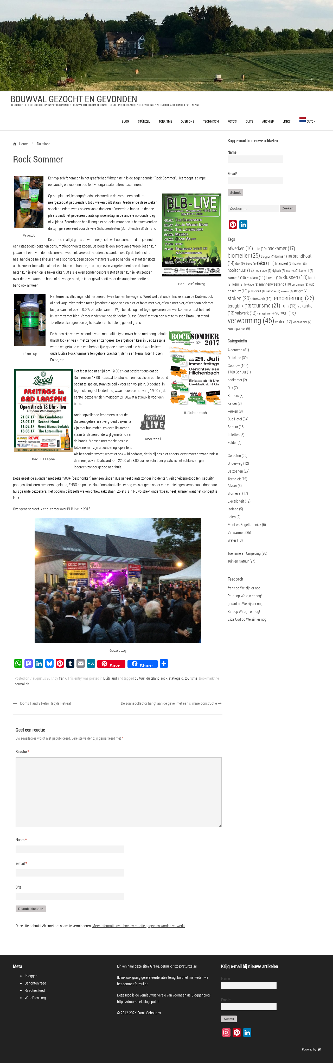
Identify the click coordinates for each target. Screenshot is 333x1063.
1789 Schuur (237, 372)
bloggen (267, 256)
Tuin (289, 306)
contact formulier (135, 983)
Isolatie (233, 508)
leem (238, 284)
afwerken (240, 248)
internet (292, 271)
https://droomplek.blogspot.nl (138, 1001)
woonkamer (302, 322)
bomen (283, 256)
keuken (256, 277)
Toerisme (165, 121)
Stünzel (144, 121)
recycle (273, 291)
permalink (22, 683)
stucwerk (261, 298)
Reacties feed (35, 990)
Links (287, 121)
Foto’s (232, 121)
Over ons (187, 121)
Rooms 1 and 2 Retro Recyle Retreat (44, 703)
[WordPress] (320, 1049)
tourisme (191, 678)
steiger (300, 290)
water (283, 321)
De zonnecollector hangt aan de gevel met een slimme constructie (169, 703)
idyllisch (278, 271)
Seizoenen (235, 471)
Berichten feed (35, 983)
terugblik (239, 306)
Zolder (232, 442)
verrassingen (265, 313)
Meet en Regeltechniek (244, 524)
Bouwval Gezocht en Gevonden (73, 99)
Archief (268, 121)
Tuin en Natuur (238, 561)
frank (62, 678)
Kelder (232, 403)
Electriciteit (236, 501)
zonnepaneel (239, 328)
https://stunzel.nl (185, 966)
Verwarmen (236, 532)
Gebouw (234, 365)
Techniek (234, 478)
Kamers (233, 395)
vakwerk (246, 313)
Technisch (211, 121)
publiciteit (257, 291)
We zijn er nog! (250, 587)
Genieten (234, 455)
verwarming (251, 320)
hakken (300, 263)
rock (164, 678)
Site (18, 887)
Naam (21, 839)
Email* (232, 173)
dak (240, 263)
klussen (295, 277)
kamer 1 (306, 271)
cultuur (140, 678)
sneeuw (287, 291)
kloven (274, 277)
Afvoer (232, 485)
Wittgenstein (116, 177)
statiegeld (176, 678)
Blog (125, 121)
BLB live (73, 508)
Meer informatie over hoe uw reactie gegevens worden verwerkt (138, 925)
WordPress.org (35, 997)
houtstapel (263, 271)
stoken (239, 298)
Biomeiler (234, 493)
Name (232, 152)
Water (232, 540)
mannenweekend (275, 284)
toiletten (234, 434)
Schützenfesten (108, 228)
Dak (230, 387)
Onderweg (235, 463)
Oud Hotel (235, 418)
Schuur (233, 426)
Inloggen (31, 975)
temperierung (293, 298)
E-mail (21, 863)
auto (260, 248)
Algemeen (235, 349)
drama (251, 263)
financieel (284, 263)
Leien (232, 516)
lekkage (251, 284)
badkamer (281, 248)
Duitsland (110, 678)
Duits (249, 121)
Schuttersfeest (132, 228)
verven (285, 312)
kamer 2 (237, 277)
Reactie (22, 751)
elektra (265, 263)
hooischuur (241, 270)
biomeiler (244, 255)
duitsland (152, 678)
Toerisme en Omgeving (244, 553)
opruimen (300, 284)
